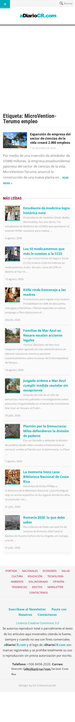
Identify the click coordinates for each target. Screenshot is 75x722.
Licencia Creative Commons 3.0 (37, 623)
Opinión (58, 581)
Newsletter (55, 587)
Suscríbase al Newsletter (27, 609)
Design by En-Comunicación (37, 685)
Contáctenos (38, 592)
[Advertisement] (37, 64)
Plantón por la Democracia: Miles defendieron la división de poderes (46, 431)
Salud (66, 571)
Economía (50, 571)
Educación (35, 576)
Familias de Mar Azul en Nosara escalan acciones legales (42, 335)
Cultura (17, 576)
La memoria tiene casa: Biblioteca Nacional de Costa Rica (46, 477)
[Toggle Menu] (5, 4)
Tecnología (55, 576)
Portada (11, 571)
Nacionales (30, 571)
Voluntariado (38, 581)
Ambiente (17, 581)
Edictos (37, 587)
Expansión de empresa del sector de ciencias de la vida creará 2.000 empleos (50, 138)
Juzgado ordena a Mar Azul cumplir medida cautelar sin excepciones (45, 385)
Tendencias (19, 587)
